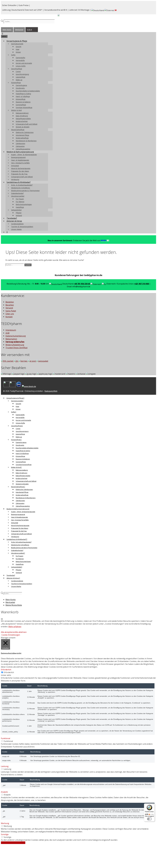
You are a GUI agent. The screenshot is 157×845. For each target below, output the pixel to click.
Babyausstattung (22, 113)
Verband (19, 215)
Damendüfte (20, 58)
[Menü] (153, 804)
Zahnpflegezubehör (23, 149)
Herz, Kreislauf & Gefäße (20, 163)
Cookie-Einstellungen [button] (10, 635)
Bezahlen (10, 305)
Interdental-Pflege (22, 135)
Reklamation (11, 339)
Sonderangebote (17, 224)
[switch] (149, 819)
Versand (9, 307)
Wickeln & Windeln (22, 127)
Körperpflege (16, 82)
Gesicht (18, 46)
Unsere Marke (16, 229)
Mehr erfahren (14, 626)
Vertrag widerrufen (15, 341)
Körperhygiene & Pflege (17, 41)
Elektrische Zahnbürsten (25, 132)
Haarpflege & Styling (23, 94)
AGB (7, 333)
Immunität (15, 166)
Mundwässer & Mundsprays (26, 141)
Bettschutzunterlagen (24, 204)
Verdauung (15, 179)
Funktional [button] (5, 738)
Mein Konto (7, 30)
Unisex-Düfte (21, 66)
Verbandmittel (16, 210)
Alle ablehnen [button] (21, 632)
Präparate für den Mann (20, 171)
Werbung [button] (5, 823)
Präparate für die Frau (19, 174)
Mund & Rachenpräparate (20, 168)
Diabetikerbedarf (17, 193)
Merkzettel (19, 30)
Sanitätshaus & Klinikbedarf (18, 182)
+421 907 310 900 (141, 283)
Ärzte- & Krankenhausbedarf (21, 185)
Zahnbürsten (20, 143)
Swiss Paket (11, 310)
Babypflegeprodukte (23, 118)
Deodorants (20, 88)
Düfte (13, 55)
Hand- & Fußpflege (23, 96)
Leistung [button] (5, 766)
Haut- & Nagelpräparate (20, 160)
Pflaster (18, 213)
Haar (17, 49)
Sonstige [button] (5, 834)
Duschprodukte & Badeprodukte (28, 91)
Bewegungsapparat (18, 157)
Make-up (19, 80)
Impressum (11, 330)
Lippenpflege (20, 77)
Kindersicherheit (22, 121)
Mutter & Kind (16, 110)
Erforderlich (9, 672)
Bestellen (10, 302)
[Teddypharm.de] (64, 15)
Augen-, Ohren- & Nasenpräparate (24, 154)
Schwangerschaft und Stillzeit (26, 124)
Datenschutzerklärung (16, 336)
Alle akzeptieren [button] (8, 632)
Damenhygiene (21, 85)
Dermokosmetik (17, 44)
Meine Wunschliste (14, 605)
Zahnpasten (20, 146)
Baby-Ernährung (22, 116)
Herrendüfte (20, 60)
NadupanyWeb (50, 391)
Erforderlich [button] (6, 669)
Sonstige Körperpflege (24, 107)
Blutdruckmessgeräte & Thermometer (25, 190)
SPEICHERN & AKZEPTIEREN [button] (13, 842)
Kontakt (9, 316)
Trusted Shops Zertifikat (16, 347)
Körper (18, 52)
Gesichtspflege (16, 69)
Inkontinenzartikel (17, 196)
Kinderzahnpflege (22, 138)
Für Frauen (20, 199)
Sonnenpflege (21, 105)
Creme (18, 71)
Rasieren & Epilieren (23, 102)
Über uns (10, 313)
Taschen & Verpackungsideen (22, 226)
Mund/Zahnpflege (17, 130)
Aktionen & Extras (14, 221)
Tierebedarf (12, 218)
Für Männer (20, 202)
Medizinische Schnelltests (20, 188)
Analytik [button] (4, 792)
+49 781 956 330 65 (82, 283)
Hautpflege (20, 207)
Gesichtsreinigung (22, 74)
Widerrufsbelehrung (15, 344)
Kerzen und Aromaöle (24, 63)
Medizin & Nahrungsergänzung (20, 151)
